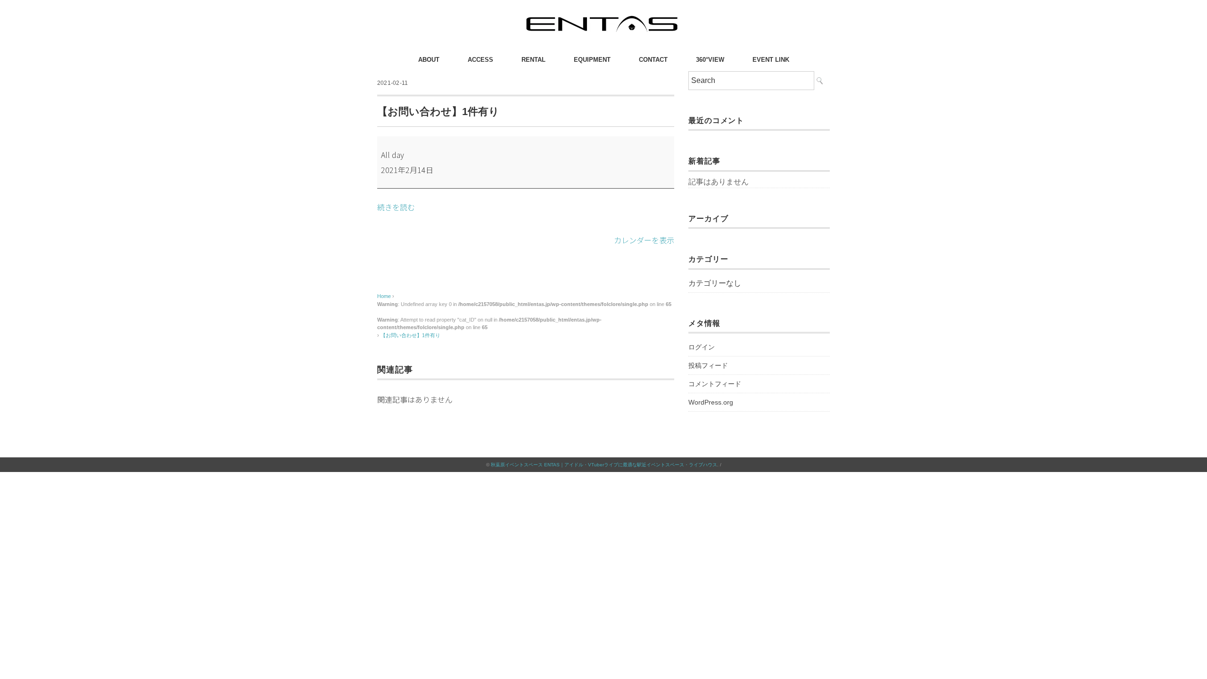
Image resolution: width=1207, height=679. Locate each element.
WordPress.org (710, 402)
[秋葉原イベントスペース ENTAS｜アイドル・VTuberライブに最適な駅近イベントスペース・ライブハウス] (603, 16)
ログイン (701, 347)
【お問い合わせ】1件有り (410, 335)
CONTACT (653, 59)
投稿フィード (708, 365)
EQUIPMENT (592, 59)
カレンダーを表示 (644, 240)
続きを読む (396, 207)
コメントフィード (714, 384)
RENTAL (533, 59)
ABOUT (428, 59)
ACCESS (480, 59)
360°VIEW (710, 59)
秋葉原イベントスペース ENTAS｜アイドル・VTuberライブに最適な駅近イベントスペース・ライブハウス (604, 464)
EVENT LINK (770, 59)
